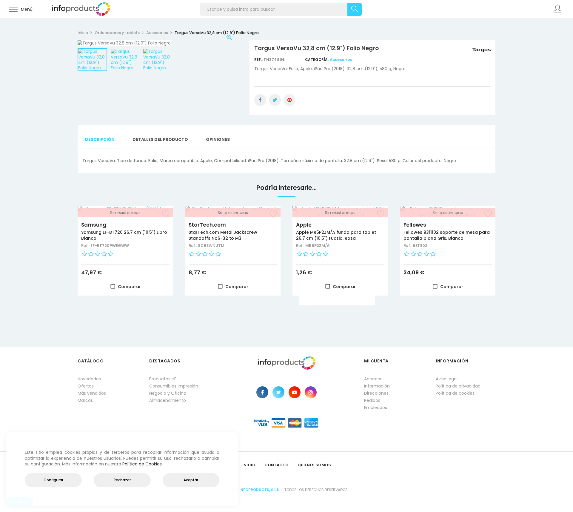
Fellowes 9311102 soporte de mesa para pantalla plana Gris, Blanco (446, 235)
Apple (304, 225)
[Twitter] (278, 392)
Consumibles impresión (173, 386)
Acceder (373, 379)
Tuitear (275, 100)
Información (377, 386)
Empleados (375, 407)
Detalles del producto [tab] (160, 139)
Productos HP (163, 379)
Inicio (248, 465)
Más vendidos (92, 393)
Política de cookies (455, 393)
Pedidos (372, 400)
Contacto (276, 465)
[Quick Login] (558, 9)
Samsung (93, 225)
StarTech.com (207, 225)
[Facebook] (262, 392)
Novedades (89, 379)
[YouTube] (295, 392)
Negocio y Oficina (167, 393)
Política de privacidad (458, 386)
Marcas (85, 400)
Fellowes (414, 225)
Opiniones (218, 139)
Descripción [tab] (100, 139)
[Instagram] (311, 392)
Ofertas (86, 386)
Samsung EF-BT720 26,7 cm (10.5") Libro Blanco (124, 235)
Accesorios (341, 59)
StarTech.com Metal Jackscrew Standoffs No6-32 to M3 (223, 235)
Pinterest (289, 100)
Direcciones (376, 393)
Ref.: (259, 59)
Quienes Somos (314, 465)
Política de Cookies (142, 464)
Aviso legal (447, 379)
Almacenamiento (167, 400)
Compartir (260, 100)
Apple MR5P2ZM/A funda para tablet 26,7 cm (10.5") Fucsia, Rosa (336, 235)
